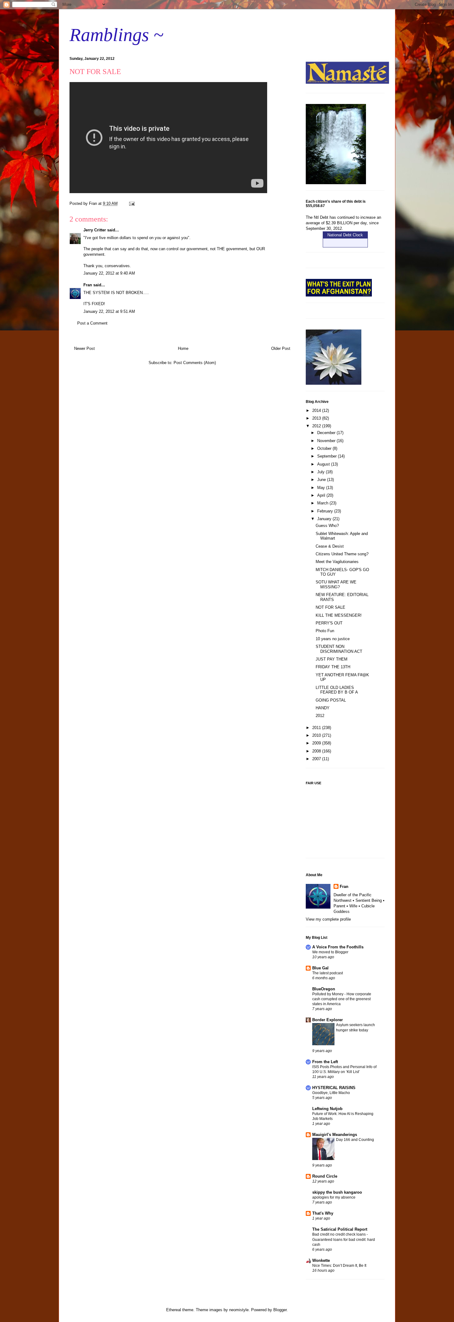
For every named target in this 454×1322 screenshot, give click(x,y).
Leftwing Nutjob (327, 1108)
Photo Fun (325, 630)
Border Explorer (327, 1019)
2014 (317, 410)
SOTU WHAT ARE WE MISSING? (336, 584)
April (321, 495)
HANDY (323, 708)
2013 (317, 418)
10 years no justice (333, 638)
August (324, 464)
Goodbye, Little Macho (331, 1093)
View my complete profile (328, 919)
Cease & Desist (330, 546)
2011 (317, 727)
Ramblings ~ (116, 35)
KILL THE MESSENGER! (339, 615)
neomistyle (239, 1309)
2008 (317, 751)
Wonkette (321, 1260)
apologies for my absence (333, 1197)
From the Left (325, 1061)
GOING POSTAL (331, 700)
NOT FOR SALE (330, 607)
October (325, 448)
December (327, 432)
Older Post (280, 348)
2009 (317, 743)
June (322, 479)
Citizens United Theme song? (342, 554)
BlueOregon (323, 989)
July (321, 472)
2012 (317, 426)
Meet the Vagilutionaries (337, 561)
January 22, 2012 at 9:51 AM (109, 311)
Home (183, 348)
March (323, 503)
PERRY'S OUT (329, 623)
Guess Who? (327, 525)
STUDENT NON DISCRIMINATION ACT (339, 649)
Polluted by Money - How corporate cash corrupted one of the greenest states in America (341, 999)
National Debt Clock (345, 235)
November (327, 440)
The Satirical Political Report (339, 1229)
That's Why (322, 1213)
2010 (317, 735)
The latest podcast (327, 973)
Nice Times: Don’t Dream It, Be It (339, 1265)
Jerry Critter (94, 230)
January (325, 518)
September (327, 456)
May (321, 487)
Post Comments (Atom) (195, 362)
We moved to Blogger (330, 952)
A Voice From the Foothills (338, 947)
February (325, 511)
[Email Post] (131, 203)
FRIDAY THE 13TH (333, 667)
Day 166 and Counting (355, 1140)
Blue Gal (320, 968)
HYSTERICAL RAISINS (333, 1087)
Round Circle (324, 1176)
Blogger (280, 1309)
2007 (317, 758)
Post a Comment (92, 323)
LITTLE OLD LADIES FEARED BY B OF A (337, 690)
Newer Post (84, 348)
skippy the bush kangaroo (337, 1192)
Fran (87, 285)
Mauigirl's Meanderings (334, 1134)
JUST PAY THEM (331, 659)
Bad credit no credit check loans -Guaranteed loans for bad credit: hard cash (343, 1239)
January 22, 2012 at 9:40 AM (109, 273)
